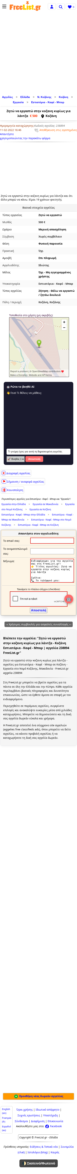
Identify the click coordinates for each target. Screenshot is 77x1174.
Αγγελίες (7, 97)
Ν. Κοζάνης (44, 97)
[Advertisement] (38, 54)
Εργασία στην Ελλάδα (13, 504)
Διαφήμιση (38, 1121)
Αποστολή (34, 459)
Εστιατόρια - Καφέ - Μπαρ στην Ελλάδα (23, 514)
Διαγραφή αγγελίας (16, 473)
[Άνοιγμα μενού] (4, 6)
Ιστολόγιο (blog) (38, 1152)
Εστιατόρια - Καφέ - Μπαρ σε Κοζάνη (38, 524)
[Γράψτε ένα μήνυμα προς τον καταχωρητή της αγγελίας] (52, 581)
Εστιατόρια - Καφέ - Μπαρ (47, 102)
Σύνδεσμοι (21, 1121)
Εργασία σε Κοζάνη (40, 509)
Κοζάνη (63, 97)
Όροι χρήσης (24, 1109)
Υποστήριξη (50, 1115)
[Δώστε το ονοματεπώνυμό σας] (52, 551)
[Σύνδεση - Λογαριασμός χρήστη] (52, 6)
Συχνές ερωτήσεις (29, 1115)
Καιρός (55, 1152)
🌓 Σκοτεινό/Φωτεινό (38, 1163)
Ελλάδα (25, 97)
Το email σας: (11, 541)
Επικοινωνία (55, 1121)
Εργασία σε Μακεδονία (45, 504)
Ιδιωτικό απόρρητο (47, 1109)
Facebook (55, 1126)
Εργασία (18, 102)
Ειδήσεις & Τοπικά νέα (44, 1146)
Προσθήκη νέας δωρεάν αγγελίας (40, 1096)
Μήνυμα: (9, 561)
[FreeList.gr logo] (25, 6)
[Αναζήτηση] (61, 7)
